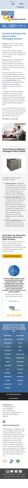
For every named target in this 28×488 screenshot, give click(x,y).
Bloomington (20, 335)
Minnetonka (7, 365)
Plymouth (20, 369)
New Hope (20, 365)
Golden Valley (20, 354)
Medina (8, 361)
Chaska (20, 343)
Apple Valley (7, 335)
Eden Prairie (7, 350)
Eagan (20, 346)
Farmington (7, 354)
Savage (8, 380)
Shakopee (20, 380)
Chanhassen (7, 343)
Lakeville (7, 358)
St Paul (20, 384)
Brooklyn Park (8, 339)
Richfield (20, 373)
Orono (8, 369)
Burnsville (20, 339)
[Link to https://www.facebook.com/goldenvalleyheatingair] (4, 421)
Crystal (8, 346)
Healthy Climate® (12, 80)
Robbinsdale (7, 376)
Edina (20, 350)
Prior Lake (8, 373)
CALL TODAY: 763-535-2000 (10, 119)
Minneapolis (20, 361)
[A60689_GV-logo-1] (14, 10)
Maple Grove (20, 358)
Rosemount (20, 376)
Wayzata (7, 387)
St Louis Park (7, 384)
